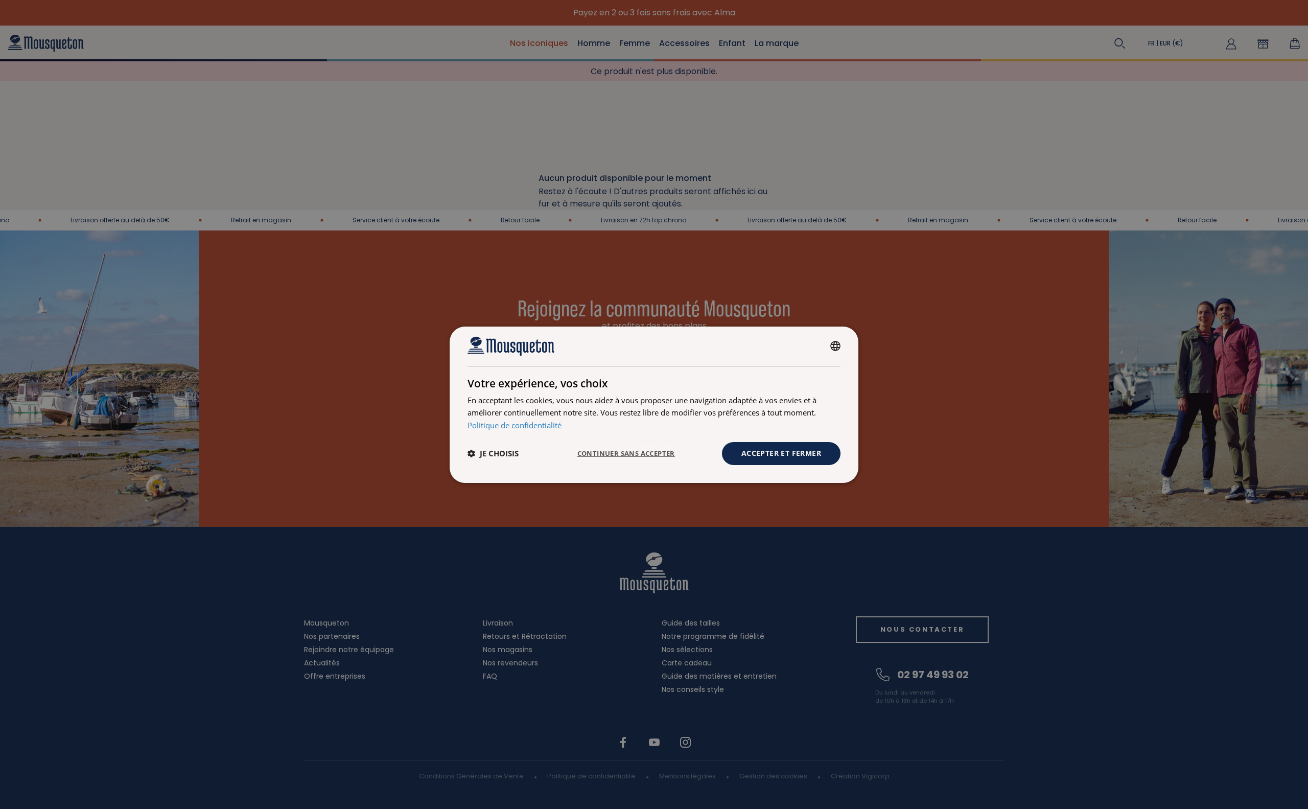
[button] (493, 453)
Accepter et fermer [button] (781, 453)
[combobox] (835, 346)
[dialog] (654, 404)
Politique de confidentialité (515, 425)
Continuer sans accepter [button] (626, 453)
